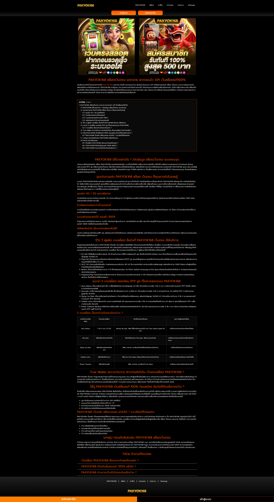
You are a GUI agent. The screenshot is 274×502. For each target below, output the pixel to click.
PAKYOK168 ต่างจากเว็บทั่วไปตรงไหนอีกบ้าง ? (109, 472)
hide (88, 102)
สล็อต (151, 5)
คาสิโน (160, 5)
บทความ (181, 5)
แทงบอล (170, 5)
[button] (137, 461)
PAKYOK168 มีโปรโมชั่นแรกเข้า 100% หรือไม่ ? (108, 466)
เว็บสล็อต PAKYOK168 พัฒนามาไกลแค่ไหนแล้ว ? (110, 460)
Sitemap (191, 5)
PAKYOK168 (140, 5)
